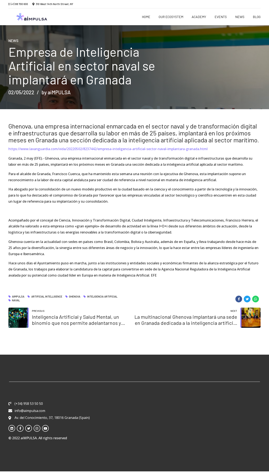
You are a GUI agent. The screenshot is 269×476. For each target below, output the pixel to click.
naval (16, 300)
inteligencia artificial (102, 296)
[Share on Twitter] (247, 299)
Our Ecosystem (171, 17)
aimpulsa (18, 296)
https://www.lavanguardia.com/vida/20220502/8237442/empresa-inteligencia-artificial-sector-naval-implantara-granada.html (108, 149)
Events (221, 17)
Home (146, 17)
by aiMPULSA (56, 92)
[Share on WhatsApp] (255, 299)
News (239, 17)
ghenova (74, 296)
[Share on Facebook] (238, 299)
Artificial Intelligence (46, 296)
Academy (199, 17)
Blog (257, 17)
